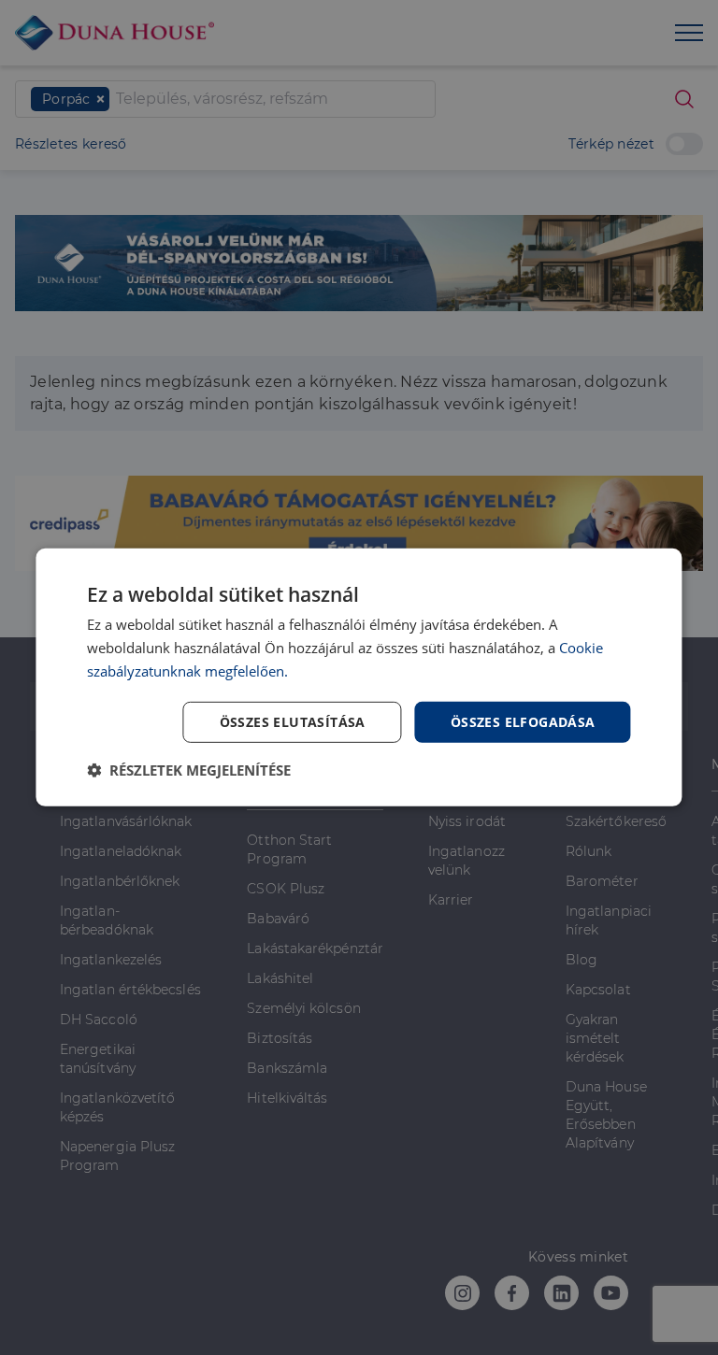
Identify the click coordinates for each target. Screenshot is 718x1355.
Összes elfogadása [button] (523, 721)
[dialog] (359, 677)
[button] (189, 770)
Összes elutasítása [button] (293, 721)
